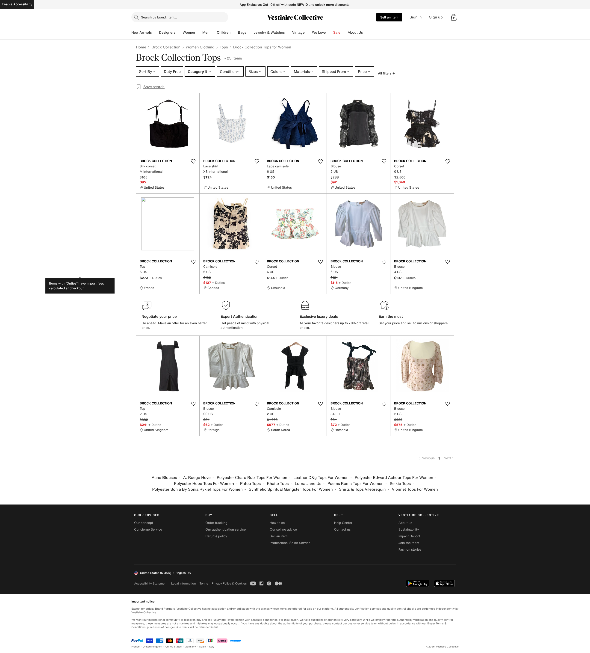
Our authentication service (225, 529)
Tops (224, 47)
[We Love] (329, 32)
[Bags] (250, 32)
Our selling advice (283, 529)
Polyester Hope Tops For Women (204, 484)
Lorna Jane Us (308, 484)
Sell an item (389, 17)
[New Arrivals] (155, 32)
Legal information (183, 583)
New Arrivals (141, 32)
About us (405, 522)
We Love (319, 32)
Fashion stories (409, 549)
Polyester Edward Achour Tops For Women (394, 478)
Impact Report (409, 536)
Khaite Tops (278, 484)
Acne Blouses (164, 478)
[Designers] (179, 32)
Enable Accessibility (17, 4)
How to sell (278, 522)
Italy (211, 646)
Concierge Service (148, 529)
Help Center (343, 522)
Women (189, 32)
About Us (355, 32)
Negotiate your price (159, 316)
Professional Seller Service (290, 542)
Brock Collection (165, 47)
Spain (202, 646)
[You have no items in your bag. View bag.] (454, 17)
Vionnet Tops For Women (415, 489)
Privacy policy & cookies (229, 583)
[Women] (199, 32)
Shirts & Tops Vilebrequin (362, 489)
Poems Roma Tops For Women (355, 484)
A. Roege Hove (197, 478)
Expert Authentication (240, 316)
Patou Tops (250, 484)
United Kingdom (152, 646)
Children (224, 32)
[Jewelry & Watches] (288, 32)
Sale (336, 32)
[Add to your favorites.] (193, 161)
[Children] (234, 32)
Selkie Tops (400, 484)
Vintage (298, 32)
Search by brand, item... (159, 17)
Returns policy (216, 536)
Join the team (408, 542)
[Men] (213, 32)
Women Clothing (200, 47)
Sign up (436, 17)
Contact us (342, 529)
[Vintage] (308, 32)
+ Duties (155, 277)
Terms (203, 583)
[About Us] (366, 32)
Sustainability (408, 529)
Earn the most (391, 316)
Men (205, 32)
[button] (454, 17)
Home (141, 47)
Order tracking (216, 522)
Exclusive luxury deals (319, 316)
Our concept (143, 522)
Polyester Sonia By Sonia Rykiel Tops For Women (197, 489)
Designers (167, 32)
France (135, 646)
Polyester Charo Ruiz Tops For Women (252, 478)
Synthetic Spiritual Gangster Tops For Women (291, 489)
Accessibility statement (150, 583)
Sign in (416, 17)
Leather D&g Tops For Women (320, 478)
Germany (190, 646)
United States (173, 646)
